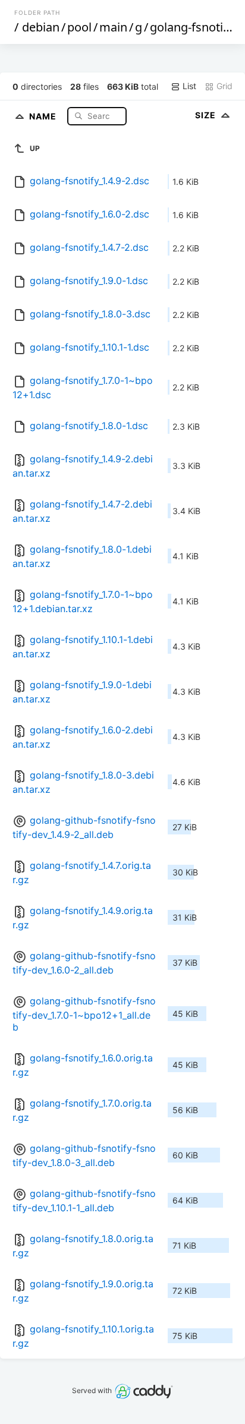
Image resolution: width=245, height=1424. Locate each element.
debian (40, 27)
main (113, 27)
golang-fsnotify (191, 27)
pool (79, 27)
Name (44, 116)
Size (206, 115)
